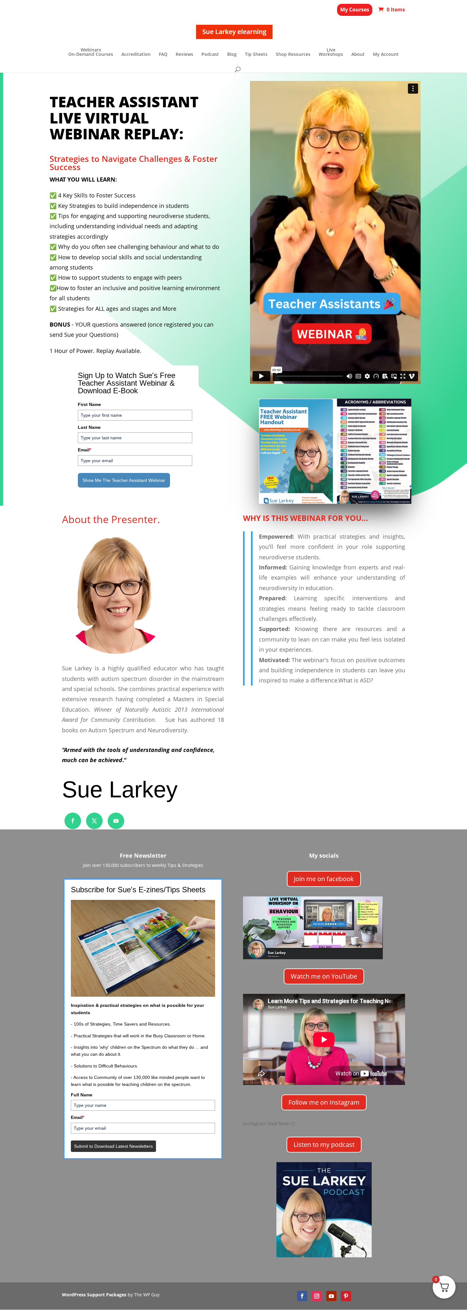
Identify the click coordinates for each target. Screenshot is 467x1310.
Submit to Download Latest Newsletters (113, 1146)
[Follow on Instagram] (317, 1296)
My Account (386, 54)
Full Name (81, 1094)
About (358, 54)
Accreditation (136, 54)
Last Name (89, 427)
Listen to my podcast (324, 1144)
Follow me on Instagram (324, 1102)
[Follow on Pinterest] (346, 1296)
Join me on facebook (324, 878)
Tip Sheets (256, 54)
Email (84, 449)
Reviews (184, 54)
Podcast (210, 54)
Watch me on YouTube (324, 976)
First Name (89, 404)
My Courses (354, 9)
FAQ (163, 54)
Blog (232, 54)
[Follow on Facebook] (72, 821)
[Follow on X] (94, 821)
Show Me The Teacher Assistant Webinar (124, 480)
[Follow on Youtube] (116, 821)
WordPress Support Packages (94, 1295)
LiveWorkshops (331, 52)
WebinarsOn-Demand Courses (90, 52)
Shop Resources (293, 54)
